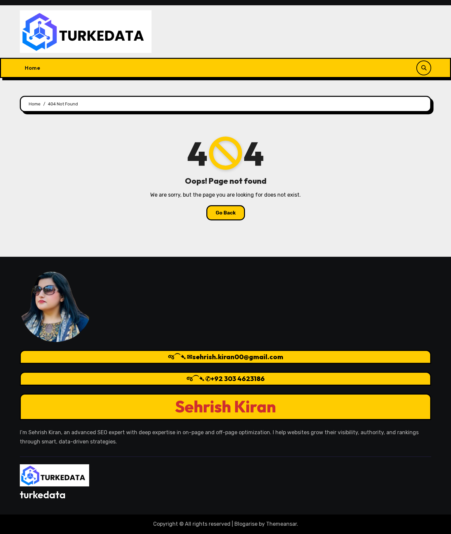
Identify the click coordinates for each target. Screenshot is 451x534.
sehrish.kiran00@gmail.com (237, 357)
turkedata (43, 494)
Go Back (226, 213)
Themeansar (281, 524)
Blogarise (246, 524)
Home (32, 67)
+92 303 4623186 (238, 378)
